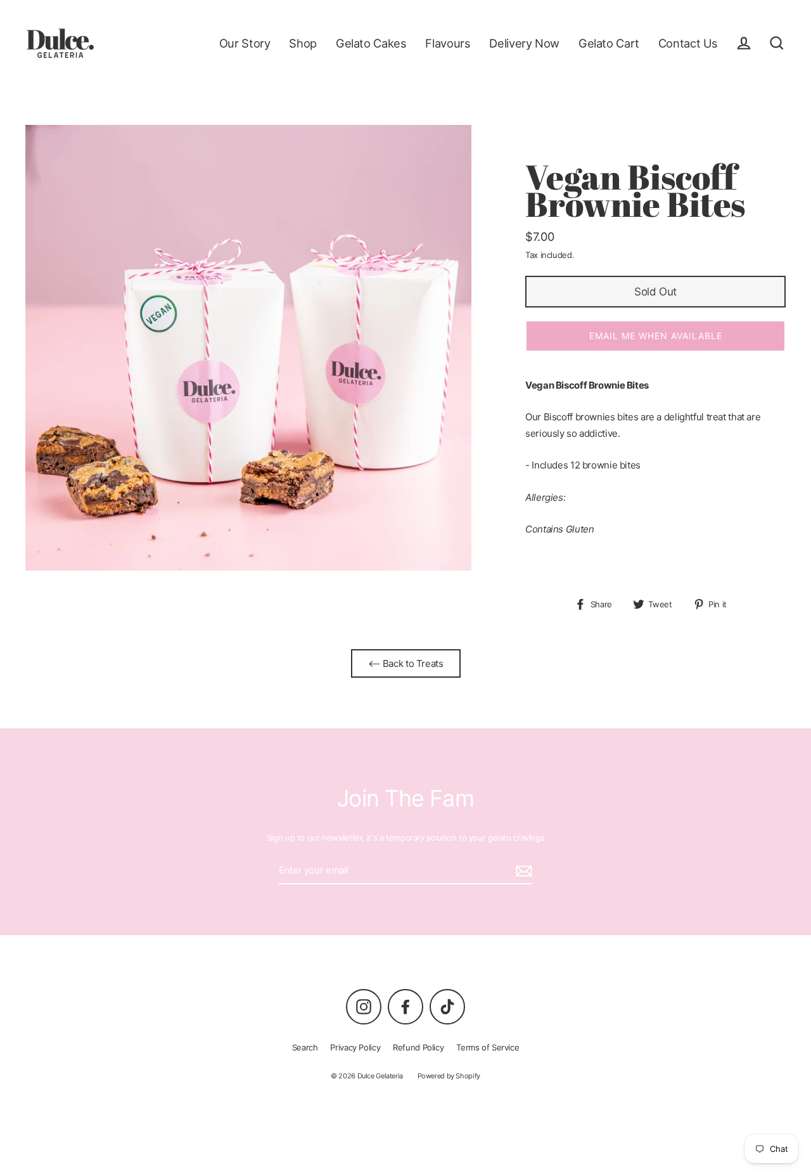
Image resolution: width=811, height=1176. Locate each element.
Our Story (245, 43)
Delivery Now (524, 43)
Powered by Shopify (449, 1075)
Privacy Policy (355, 1047)
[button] (655, 336)
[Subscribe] (522, 871)
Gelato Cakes (371, 43)
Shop (303, 43)
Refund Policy (418, 1047)
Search (305, 1047)
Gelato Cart (608, 43)
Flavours (447, 43)
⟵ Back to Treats (406, 663)
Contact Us (688, 43)
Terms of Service (487, 1047)
